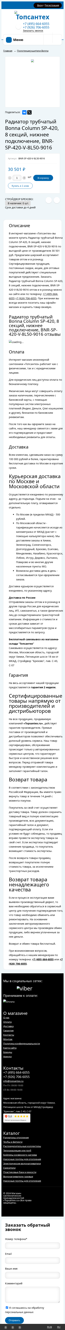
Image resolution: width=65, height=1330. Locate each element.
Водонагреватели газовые (18, 1176)
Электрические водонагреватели (22, 1163)
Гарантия (8, 1030)
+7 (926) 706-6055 (36, 27)
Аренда (7, 1056)
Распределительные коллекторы (22, 1146)
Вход (40, 5)
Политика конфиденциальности (21, 1043)
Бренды (7, 1052)
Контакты (8, 1034)
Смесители (9, 1167)
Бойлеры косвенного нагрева (20, 1154)
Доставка (8, 1026)
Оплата (7, 1021)
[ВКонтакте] (24, 112)
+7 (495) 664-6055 (36, 23)
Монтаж (7, 1039)
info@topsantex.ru (13, 1081)
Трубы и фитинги (12, 1141)
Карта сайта (9, 1047)
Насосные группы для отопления (22, 1159)
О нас (6, 1017)
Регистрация (52, 5)
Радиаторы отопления (16, 1137)
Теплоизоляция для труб (17, 1150)
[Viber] (24, 988)
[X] (29, 112)
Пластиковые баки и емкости (19, 1172)
